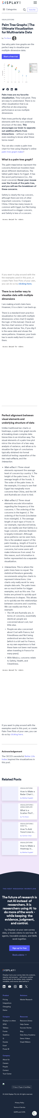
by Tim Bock (24, 817)
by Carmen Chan (26, 836)
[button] (3, 89)
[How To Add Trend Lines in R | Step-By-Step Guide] (10, 830)
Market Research (26, 1000)
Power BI (6, 1049)
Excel (5, 1046)
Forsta (5, 1031)
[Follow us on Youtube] (10, 986)
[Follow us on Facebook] (21, 986)
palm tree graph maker (13, 151)
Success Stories (26, 1028)
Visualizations (8, 19)
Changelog (7, 1007)
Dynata (5, 1042)
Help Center (24, 1024)
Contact (6, 1070)
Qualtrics (6, 1035)
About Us (6, 1060)
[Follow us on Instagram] (16, 986)
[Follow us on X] (27, 986)
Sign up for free (19, 948)
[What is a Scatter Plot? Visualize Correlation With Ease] (10, 811)
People (5, 1067)
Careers (5, 1063)
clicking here (24, 283)
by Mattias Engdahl (26, 798)
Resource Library (26, 1021)
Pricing (5, 1000)
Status (5, 1010)
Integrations (7, 1003)
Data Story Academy (27, 1035)
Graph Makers (25, 1042)
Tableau (5, 1028)
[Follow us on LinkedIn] (5, 986)
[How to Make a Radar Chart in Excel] (10, 794)
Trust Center (7, 1074)
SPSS (5, 1024)
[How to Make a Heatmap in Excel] (10, 848)
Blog (21, 1031)
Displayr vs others (9, 1021)
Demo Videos (25, 1038)
